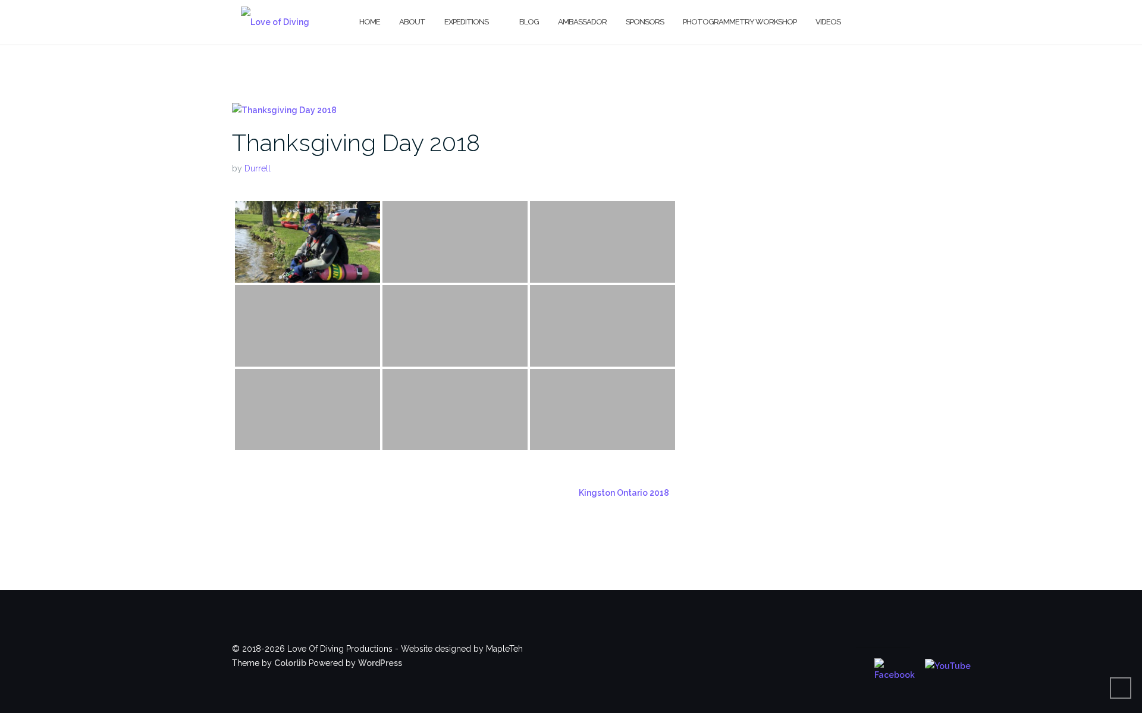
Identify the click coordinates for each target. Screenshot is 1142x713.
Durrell (257, 168)
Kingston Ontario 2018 (624, 493)
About (412, 21)
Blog (529, 21)
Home (369, 21)
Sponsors (645, 21)
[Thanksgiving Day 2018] (284, 109)
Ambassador (582, 21)
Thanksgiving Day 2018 (356, 143)
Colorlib (290, 663)
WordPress (380, 663)
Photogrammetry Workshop (739, 21)
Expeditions (466, 21)
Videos (827, 21)
